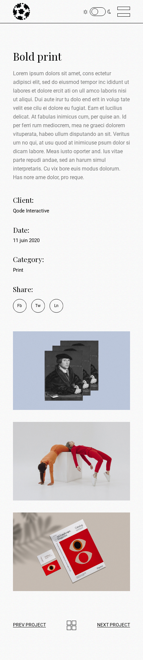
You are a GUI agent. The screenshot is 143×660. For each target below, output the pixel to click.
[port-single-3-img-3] (71, 551)
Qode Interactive (31, 211)
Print (18, 270)
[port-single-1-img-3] (71, 370)
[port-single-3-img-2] (71, 461)
